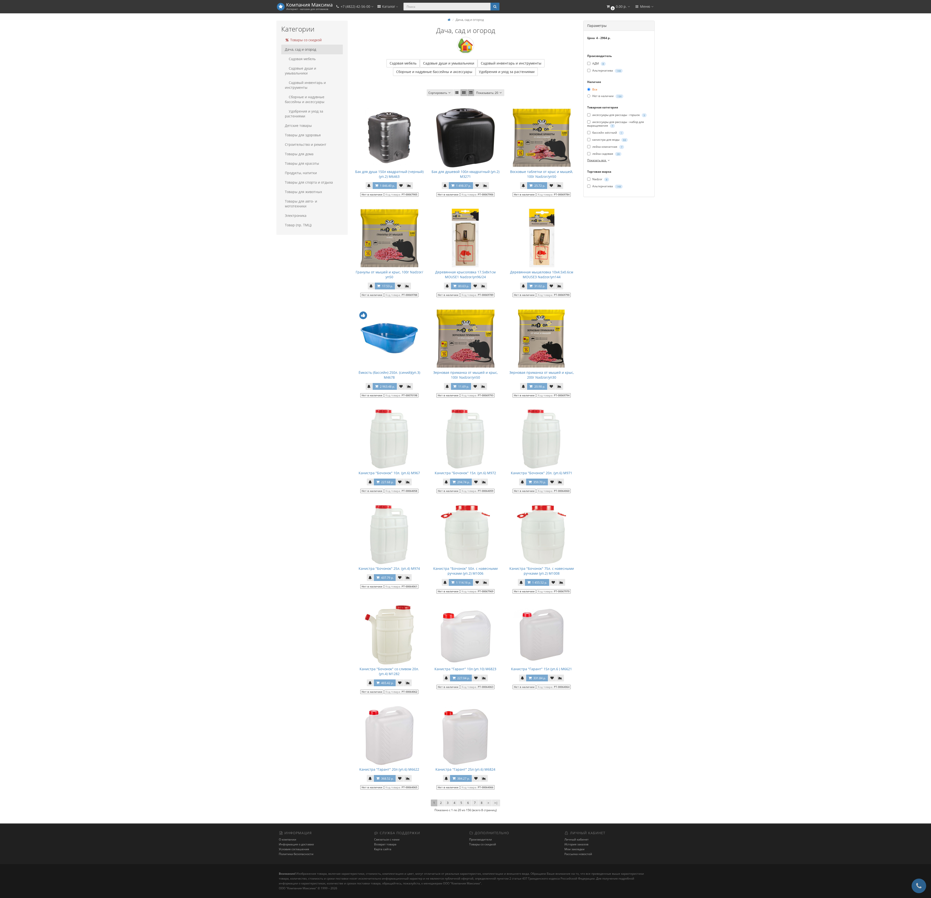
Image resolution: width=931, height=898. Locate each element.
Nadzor (599, 179)
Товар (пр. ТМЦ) (298, 225)
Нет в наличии (607, 96)
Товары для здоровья (303, 135)
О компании (287, 839)
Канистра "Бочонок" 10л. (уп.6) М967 (389, 473)
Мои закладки (574, 849)
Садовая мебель (302, 59)
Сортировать (437, 93)
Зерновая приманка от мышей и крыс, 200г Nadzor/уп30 (541, 375)
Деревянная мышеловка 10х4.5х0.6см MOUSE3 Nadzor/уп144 (541, 274)
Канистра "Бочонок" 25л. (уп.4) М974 (389, 568)
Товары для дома (299, 154)
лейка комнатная (607, 147)
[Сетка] (463, 92)
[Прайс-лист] (470, 92)
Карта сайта (382, 849)
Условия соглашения (294, 849)
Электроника (295, 215)
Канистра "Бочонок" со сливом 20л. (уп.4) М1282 (389, 671)
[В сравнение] (409, 185)
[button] (617, 6)
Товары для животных (303, 191)
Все (594, 89)
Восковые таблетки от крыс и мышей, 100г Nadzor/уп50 (541, 174)
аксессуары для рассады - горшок (618, 115)
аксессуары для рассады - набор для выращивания (615, 124)
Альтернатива (606, 70)
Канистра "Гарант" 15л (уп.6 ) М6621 (541, 669)
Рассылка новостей (578, 854)
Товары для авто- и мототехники (301, 203)
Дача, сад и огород (300, 49)
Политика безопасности (296, 854)
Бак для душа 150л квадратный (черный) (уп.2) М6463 (389, 174)
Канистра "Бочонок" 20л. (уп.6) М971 (541, 473)
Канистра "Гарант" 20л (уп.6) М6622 (389, 769)
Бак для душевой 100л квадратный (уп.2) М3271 (465, 174)
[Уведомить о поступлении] (369, 185)
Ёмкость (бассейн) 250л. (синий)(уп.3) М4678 (389, 375)
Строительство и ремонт (305, 144)
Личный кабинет (576, 839)
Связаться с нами (387, 839)
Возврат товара (385, 844)
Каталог (388, 6)
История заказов (576, 844)
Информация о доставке (296, 844)
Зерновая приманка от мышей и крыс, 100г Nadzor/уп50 (465, 375)
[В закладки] (401, 185)
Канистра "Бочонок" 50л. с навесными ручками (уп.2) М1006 (465, 571)
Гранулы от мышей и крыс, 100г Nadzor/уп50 (389, 274)
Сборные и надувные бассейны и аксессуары (304, 99)
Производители (480, 839)
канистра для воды (609, 140)
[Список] (456, 92)
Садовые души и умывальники (300, 70)
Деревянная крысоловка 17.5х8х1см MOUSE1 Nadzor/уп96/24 (465, 274)
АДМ (598, 63)
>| (496, 803)
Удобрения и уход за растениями (304, 113)
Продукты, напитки (301, 173)
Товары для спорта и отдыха (309, 182)
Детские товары (298, 125)
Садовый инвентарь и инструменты (305, 85)
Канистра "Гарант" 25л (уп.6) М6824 (465, 769)
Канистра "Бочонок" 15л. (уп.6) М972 (465, 473)
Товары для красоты (302, 163)
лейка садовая (606, 154)
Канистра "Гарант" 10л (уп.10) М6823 (465, 669)
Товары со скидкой (305, 40)
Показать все (597, 160)
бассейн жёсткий (607, 133)
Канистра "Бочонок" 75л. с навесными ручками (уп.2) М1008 (541, 571)
